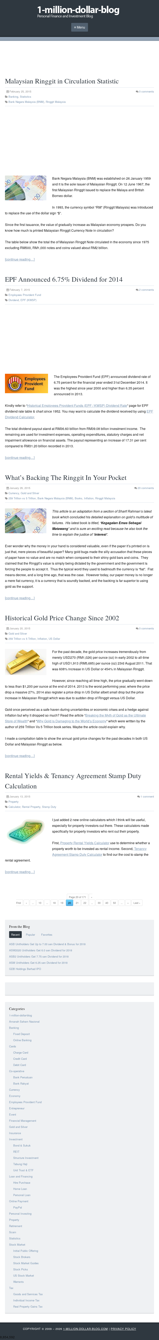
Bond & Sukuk (22, 1145)
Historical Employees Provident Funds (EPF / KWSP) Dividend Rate (77, 405)
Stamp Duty (49, 807)
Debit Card (19, 1065)
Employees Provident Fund (24, 295)
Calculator (14, 807)
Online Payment (18, 1201)
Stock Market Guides (26, 1263)
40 (106, 902)
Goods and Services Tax (28, 1294)
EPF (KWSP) (28, 300)
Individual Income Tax (26, 1300)
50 (114, 902)
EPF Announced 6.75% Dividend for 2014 (64, 279)
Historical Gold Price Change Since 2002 (62, 617)
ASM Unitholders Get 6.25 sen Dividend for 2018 (38, 963)
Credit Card (20, 1059)
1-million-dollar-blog (20, 1015)
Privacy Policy (123, 1329)
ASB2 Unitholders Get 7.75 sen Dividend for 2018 (39, 956)
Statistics (25, 97)
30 (99, 902)
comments (146, 91)
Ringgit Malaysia (56, 102)
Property (13, 802)
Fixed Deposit (21, 1034)
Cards (12, 1046)
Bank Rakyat (21, 1083)
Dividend (13, 300)
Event (12, 1114)
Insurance (15, 1133)
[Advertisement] (79, 59)
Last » (137, 902)
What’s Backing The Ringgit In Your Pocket (65, 477)
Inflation (89, 498)
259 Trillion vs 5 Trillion (22, 498)
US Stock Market (23, 1275)
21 (77, 902)
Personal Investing (20, 1213)
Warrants (18, 1282)
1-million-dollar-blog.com (85, 1329)
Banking (13, 97)
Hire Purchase (21, 1183)
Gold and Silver (30, 493)
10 (40, 902)
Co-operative (16, 1071)
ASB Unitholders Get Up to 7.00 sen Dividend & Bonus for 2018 (47, 944)
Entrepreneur (16, 1108)
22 (84, 902)
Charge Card (20, 1052)
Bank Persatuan (23, 1077)
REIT (16, 1152)
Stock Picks (20, 1269)
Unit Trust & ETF (23, 1170)
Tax (11, 1288)
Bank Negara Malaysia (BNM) (26, 102)
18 (54, 902)
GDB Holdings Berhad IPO (25, 969)
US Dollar (54, 639)
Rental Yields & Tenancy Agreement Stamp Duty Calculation (73, 780)
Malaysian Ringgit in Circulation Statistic (62, 80)
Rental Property (31, 807)
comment (147, 796)
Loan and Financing (21, 1176)
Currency (13, 493)
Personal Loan (21, 1195)
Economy (14, 1096)
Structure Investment (26, 1158)
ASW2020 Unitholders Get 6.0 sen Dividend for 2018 (40, 950)
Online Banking (22, 1040)
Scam (12, 1232)
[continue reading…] (20, 259)
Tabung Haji (20, 1164)
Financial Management (22, 1121)
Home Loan (20, 1189)
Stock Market (17, 1244)
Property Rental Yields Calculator (84, 842)
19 (61, 902)
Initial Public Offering (25, 1251)
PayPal (17, 1207)
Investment (16, 1139)
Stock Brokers (21, 1257)
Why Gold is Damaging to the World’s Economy (71, 721)
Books (78, 498)
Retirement (15, 1226)
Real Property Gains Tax (28, 1306)
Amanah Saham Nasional (24, 1021)
